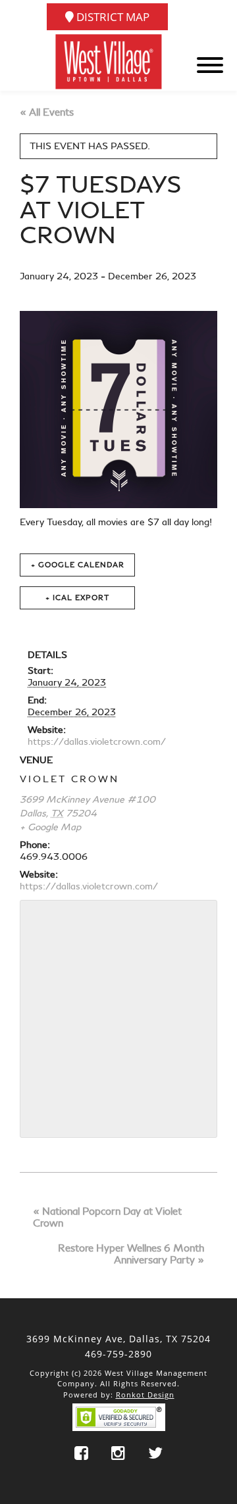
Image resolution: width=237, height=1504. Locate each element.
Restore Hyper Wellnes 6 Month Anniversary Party (131, 1254)
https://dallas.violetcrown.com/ (97, 741)
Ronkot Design (145, 1394)
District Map (111, 16)
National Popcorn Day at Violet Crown (107, 1217)
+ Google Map (50, 827)
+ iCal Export (77, 598)
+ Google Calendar (77, 565)
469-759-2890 (118, 1354)
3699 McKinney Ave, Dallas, (118, 1338)
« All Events (47, 112)
